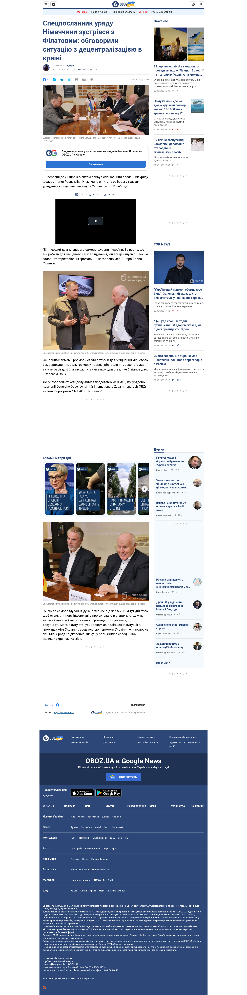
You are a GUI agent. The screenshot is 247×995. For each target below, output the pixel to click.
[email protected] (82, 970)
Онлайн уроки (100, 838)
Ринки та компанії (80, 869)
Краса (93, 890)
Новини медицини (80, 880)
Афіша (74, 890)
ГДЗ (73, 838)
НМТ (127, 838)
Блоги (152, 806)
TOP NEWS (162, 244)
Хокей (98, 827)
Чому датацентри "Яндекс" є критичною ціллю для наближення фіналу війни (171, 484)
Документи (109, 742)
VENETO (143, 12)
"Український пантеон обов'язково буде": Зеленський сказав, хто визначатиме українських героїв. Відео (178, 294)
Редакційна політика (64, 712)
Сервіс (114, 848)
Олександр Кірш (164, 615)
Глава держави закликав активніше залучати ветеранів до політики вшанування (179, 305)
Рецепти (75, 859)
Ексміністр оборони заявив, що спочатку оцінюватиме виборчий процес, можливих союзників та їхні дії (177, 337)
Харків (81, 816)
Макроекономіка (100, 869)
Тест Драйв (76, 848)
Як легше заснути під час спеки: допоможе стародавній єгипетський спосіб (169, 146)
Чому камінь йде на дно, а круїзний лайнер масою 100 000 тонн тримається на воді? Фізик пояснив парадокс (170, 107)
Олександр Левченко (166, 653)
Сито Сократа (163, 592)
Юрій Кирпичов (163, 634)
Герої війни (81, 12)
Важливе (161, 21)
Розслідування (136, 806)
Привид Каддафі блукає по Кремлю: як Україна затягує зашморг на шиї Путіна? (170, 461)
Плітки (83, 890)
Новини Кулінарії (99, 859)
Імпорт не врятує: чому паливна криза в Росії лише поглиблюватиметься (171, 506)
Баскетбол (86, 827)
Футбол (74, 827)
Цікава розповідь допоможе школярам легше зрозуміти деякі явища (169, 121)
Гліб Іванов (58, 65)
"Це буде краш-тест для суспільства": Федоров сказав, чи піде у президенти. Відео (177, 325)
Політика (69, 806)
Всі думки (162, 662)
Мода (102, 890)
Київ (73, 816)
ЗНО (120, 838)
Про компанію (78, 737)
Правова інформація (146, 737)
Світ (87, 806)
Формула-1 (117, 827)
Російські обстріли (161, 12)
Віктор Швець (162, 470)
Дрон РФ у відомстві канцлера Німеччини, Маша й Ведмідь (169, 606)
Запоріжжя (93, 816)
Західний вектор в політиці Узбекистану (169, 645)
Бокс (106, 827)
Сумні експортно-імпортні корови (172, 626)
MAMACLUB (99, 880)
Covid (110, 880)
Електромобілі (92, 848)
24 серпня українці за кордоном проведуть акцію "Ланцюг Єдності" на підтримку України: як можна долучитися (179, 71)
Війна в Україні (99, 12)
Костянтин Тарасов (165, 493)
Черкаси (116, 816)
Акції (105, 848)
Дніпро (70, 65)
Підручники (84, 838)
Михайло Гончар (164, 515)
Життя (110, 806)
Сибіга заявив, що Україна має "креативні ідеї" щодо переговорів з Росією (178, 360)
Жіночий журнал (116, 890)
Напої (85, 859)
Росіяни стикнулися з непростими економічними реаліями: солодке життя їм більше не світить (172, 583)
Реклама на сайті (79, 742)
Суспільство (177, 806)
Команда (108, 737)
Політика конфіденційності (183, 737)
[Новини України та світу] (97, 713)
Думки (159, 449)
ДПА (112, 838)
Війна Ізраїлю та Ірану (123, 12)
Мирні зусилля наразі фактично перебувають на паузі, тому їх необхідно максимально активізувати (179, 372)
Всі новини (197, 806)
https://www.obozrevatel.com (153, 906)
